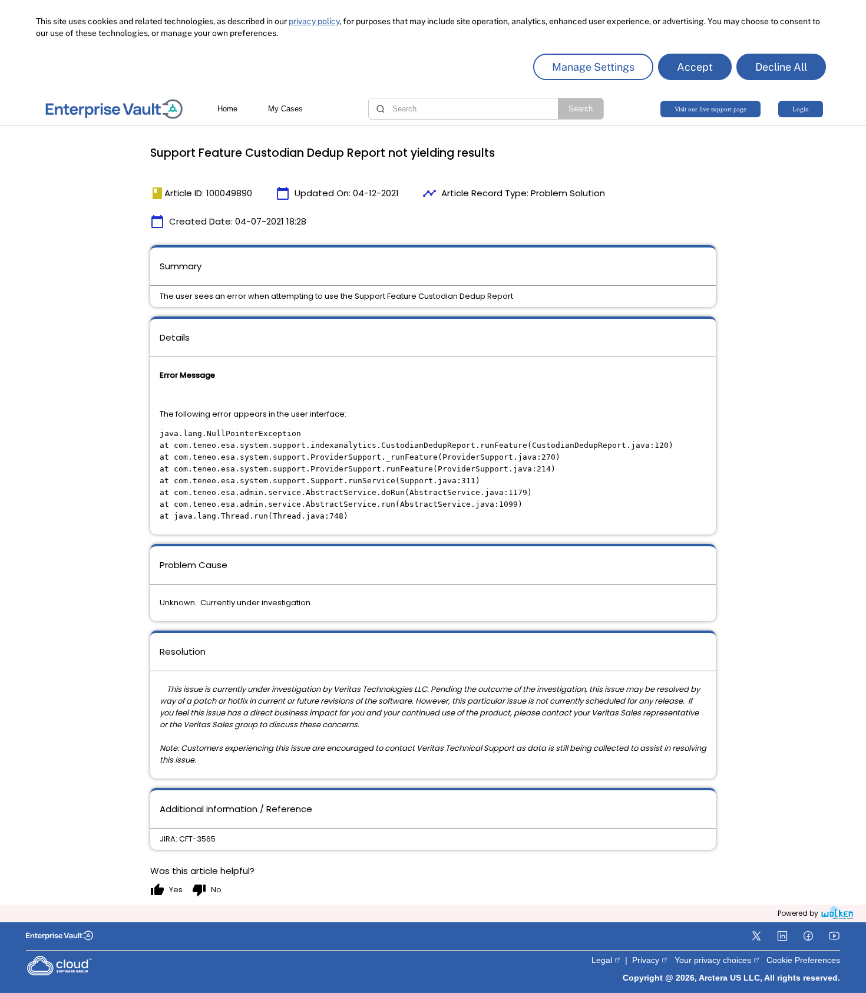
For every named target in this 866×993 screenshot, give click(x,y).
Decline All (781, 67)
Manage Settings (593, 67)
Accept (695, 67)
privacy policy (314, 21)
